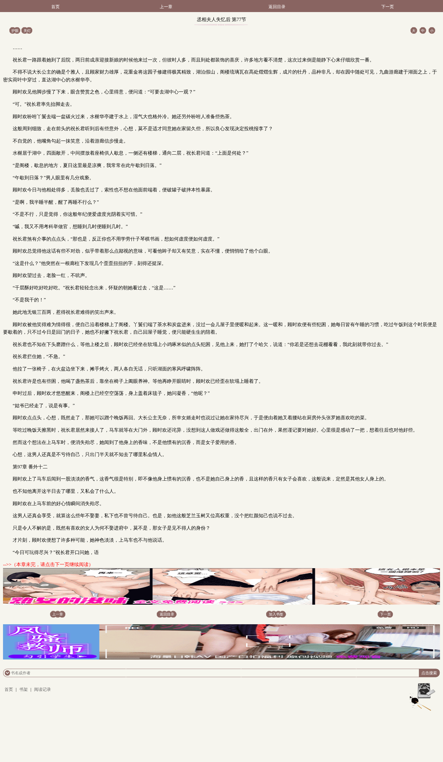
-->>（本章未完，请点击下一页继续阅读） (48, 564)
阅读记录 (42, 689)
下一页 (387, 7)
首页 (55, 7)
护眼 (15, 31)
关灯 (27, 31)
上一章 (166, 7)
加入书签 (276, 614)
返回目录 (277, 7)
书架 (23, 689)
